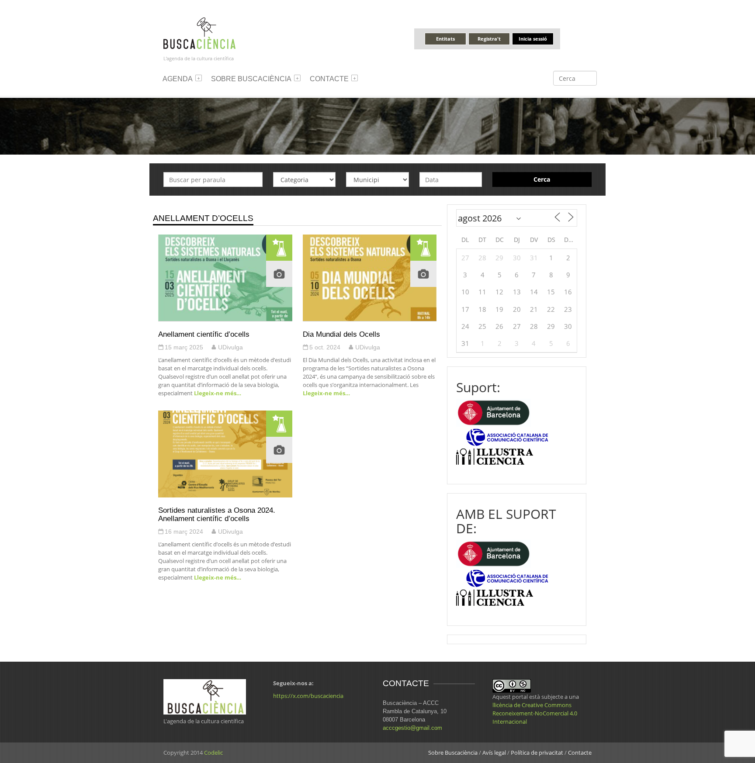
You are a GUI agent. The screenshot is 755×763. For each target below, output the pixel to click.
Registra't (489, 38)
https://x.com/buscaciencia (308, 696)
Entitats (445, 38)
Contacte (329, 79)
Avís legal (494, 752)
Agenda (178, 79)
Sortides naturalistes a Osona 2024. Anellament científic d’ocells (216, 514)
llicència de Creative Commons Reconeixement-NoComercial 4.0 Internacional (534, 713)
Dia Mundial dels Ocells (341, 334)
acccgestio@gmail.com (412, 728)
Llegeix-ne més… (217, 393)
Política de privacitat (537, 752)
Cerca (541, 179)
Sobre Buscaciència (251, 79)
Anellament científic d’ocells (203, 334)
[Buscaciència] (199, 32)
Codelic (213, 752)
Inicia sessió (533, 38)
